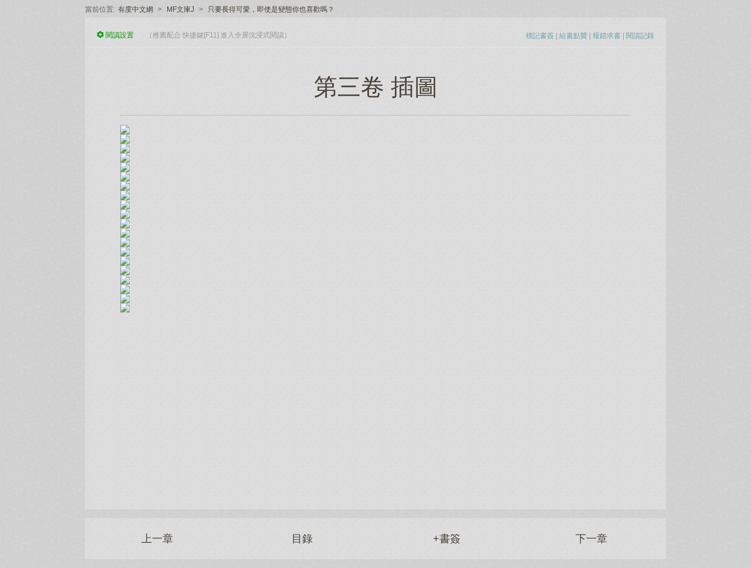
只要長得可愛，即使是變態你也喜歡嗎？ (271, 9)
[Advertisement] (375, 404)
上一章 (157, 539)
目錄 (302, 539)
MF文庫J (180, 9)
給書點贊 (573, 36)
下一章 (591, 539)
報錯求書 (607, 36)
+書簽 (447, 539)
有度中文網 (135, 9)
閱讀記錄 (640, 36)
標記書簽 (540, 36)
